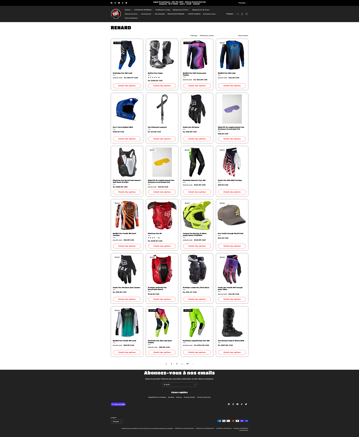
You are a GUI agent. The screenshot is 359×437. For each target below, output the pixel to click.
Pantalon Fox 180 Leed (122, 73)
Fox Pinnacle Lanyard (157, 127)
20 (187, 364)
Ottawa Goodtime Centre (134, 428)
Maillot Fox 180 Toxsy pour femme (194, 74)
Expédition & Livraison (157, 397)
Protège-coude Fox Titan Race (196, 287)
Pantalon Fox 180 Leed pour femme (160, 341)
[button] (128, 10)
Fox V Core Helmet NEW (123, 127)
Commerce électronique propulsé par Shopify (158, 428)
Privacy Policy (189, 397)
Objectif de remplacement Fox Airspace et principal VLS (231, 128)
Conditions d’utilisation (224, 428)
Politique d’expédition (241, 428)
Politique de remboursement (184, 428)
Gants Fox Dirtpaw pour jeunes (126, 287)
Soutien (171, 397)
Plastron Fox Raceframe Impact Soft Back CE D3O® (127, 181)
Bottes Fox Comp (155, 73)
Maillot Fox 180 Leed (227, 73)
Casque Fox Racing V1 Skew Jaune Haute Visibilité (195, 234)
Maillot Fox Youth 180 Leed (124, 341)
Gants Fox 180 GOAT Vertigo (230, 180)
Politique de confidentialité (205, 428)
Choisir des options (127, 86)
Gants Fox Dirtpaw (191, 127)
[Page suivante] (193, 364)
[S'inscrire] (195, 384)
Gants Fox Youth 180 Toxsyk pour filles (230, 288)
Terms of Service (204, 397)
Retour (179, 397)
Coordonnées (244, 430)
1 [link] (166, 364)
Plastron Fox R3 (155, 233)
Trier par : (194, 35)
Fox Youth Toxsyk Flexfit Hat (230, 233)
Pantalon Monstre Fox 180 (194, 180)
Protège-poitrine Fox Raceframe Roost (157, 288)
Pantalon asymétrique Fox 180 (196, 341)
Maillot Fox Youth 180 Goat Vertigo (124, 234)
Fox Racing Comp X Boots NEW (231, 341)
